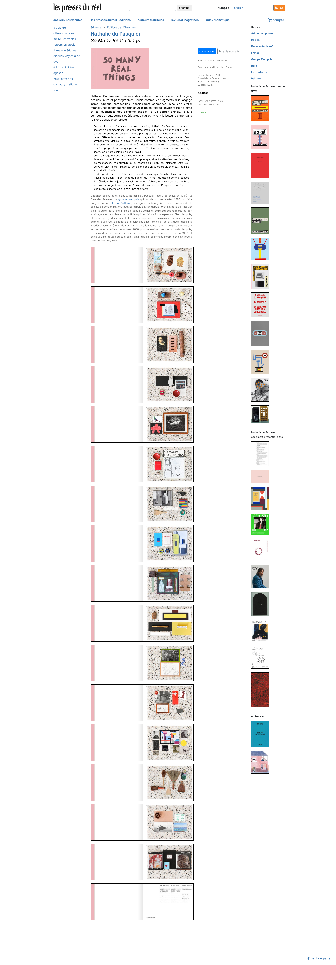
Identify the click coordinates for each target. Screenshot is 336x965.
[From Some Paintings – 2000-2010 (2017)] (261, 333)
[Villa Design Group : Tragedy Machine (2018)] (261, 603)
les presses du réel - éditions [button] (111, 20)
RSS (281, 7)
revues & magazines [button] (185, 20)
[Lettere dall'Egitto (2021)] (261, 192)
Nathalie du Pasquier (116, 34)
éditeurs (96, 27)
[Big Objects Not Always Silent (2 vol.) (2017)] (261, 361)
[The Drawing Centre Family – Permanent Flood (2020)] (261, 549)
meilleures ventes (64, 38)
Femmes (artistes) (262, 46)
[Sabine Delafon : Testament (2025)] (261, 476)
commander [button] (207, 51)
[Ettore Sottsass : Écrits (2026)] (261, 733)
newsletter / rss (63, 78)
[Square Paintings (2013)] (261, 413)
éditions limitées (63, 67)
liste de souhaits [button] (229, 51)
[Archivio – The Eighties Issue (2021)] (261, 524)
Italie (254, 65)
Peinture (256, 78)
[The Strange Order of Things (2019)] (261, 276)
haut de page (320, 958)
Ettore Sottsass (122, 203)
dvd (56, 61)
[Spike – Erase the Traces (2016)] (261, 657)
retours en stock (64, 44)
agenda (58, 73)
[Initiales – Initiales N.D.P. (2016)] (261, 389)
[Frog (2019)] (261, 576)
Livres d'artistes (260, 72)
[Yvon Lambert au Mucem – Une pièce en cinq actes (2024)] (261, 498)
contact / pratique (65, 84)
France (255, 52)
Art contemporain (262, 33)
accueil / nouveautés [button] (67, 20)
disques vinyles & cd (66, 56)
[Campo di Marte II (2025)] (261, 107)
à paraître (59, 27)
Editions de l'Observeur (121, 27)
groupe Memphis (128, 199)
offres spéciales (63, 33)
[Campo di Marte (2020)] (261, 220)
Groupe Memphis (261, 59)
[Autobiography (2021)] (261, 165)
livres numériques (64, 50)
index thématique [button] (218, 20)
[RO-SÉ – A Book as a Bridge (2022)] (261, 136)
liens (56, 90)
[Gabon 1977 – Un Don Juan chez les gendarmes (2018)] (261, 304)
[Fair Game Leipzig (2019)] (261, 248)
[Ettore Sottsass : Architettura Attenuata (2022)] (261, 761)
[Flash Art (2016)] (261, 631)
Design (255, 39)
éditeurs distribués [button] (151, 20)
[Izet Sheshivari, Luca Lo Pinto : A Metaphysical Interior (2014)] (261, 689)
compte (278, 20)
